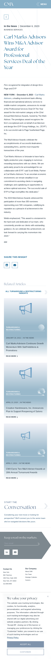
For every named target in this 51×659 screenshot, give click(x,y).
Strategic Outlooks (31, 577)
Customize (25, 652)
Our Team (28, 574)
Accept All (25, 644)
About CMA (28, 571)
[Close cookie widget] (48, 596)
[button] (41, 4)
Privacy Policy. (13, 637)
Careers (27, 580)
